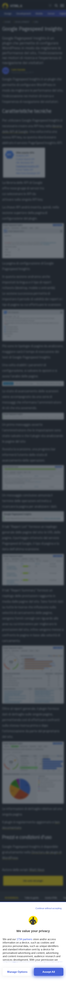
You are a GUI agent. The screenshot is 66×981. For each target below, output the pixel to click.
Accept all (48, 971)
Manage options (17, 971)
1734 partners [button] (24, 939)
